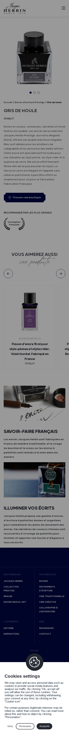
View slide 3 (39, 93)
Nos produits (47, 574)
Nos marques (12, 574)
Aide (41, 621)
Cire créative (47, 602)
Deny (10, 726)
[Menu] (63, 9)
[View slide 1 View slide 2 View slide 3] (34, 58)
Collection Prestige (11, 588)
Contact (45, 634)
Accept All (44, 726)
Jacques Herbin (13, 581)
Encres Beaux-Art (15, 602)
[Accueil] (15, 8)
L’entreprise (11, 621)
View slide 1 (30, 93)
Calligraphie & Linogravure (48, 609)
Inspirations (11, 634)
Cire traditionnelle (51, 596)
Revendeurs (46, 628)
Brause (8, 596)
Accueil (8, 102)
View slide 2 (34, 93)
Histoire (9, 628)
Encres (43, 581)
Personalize (25, 726)
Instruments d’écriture (47, 588)
